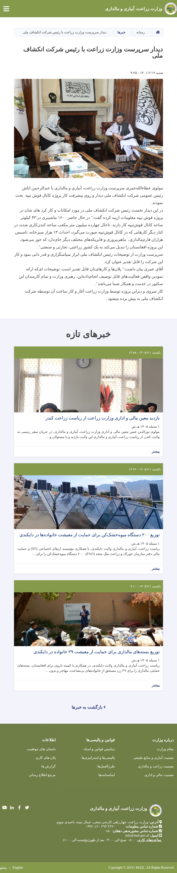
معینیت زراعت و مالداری (156, 766)
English (18, 867)
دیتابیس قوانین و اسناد (99, 749)
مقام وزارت (165, 749)
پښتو (3, 867)
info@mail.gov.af (137, 835)
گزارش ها (48, 766)
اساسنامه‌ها (106, 775)
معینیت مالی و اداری (159, 775)
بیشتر (156, 451)
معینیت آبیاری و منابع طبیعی (153, 757)
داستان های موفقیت (41, 749)
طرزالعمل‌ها (106, 766)
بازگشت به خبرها (87, 707)
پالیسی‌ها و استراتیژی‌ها (98, 757)
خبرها (121, 32)
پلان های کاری (45, 757)
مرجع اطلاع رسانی (42, 775)
